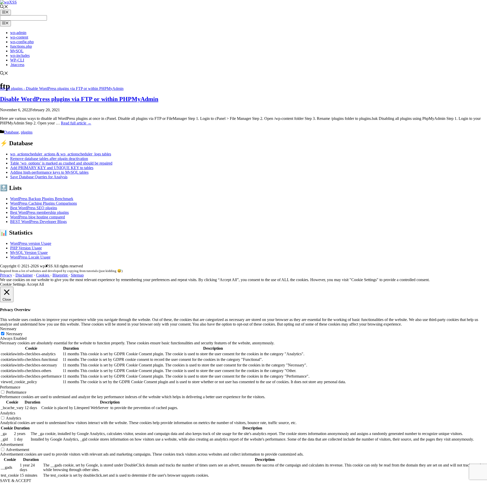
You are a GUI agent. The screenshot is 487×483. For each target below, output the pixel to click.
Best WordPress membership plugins (39, 212)
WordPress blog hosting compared (37, 217)
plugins (26, 132)
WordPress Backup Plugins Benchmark (41, 199)
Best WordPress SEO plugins (33, 208)
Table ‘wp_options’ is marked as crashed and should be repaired (61, 163)
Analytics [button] (7, 413)
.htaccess (17, 64)
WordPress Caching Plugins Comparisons (43, 203)
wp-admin (18, 32)
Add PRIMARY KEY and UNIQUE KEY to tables (51, 168)
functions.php (21, 46)
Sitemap (77, 275)
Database (11, 132)
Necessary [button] (8, 329)
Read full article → (76, 123)
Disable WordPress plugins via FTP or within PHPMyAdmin (79, 99)
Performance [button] (10, 387)
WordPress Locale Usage (30, 257)
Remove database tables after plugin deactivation (49, 158)
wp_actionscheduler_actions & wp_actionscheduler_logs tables (60, 154)
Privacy (6, 275)
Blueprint (60, 275)
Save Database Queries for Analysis (38, 177)
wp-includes (20, 55)
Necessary (14, 334)
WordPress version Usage (30, 243)
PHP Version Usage (26, 248)
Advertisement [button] (11, 444)
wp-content (19, 37)
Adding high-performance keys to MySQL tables (49, 172)
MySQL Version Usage (29, 252)
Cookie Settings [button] (12, 284)
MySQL (17, 51)
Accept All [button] (35, 284)
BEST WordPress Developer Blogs (38, 221)
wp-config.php (22, 42)
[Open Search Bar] (4, 7)
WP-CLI (17, 60)
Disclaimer (24, 275)
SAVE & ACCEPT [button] (15, 480)
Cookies (43, 275)
